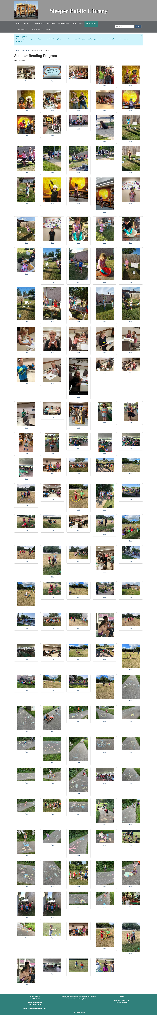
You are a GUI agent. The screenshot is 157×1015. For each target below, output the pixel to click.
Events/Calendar (37, 29)
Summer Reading (63, 23)
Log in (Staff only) (79, 1012)
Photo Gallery (90, 23)
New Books (38, 23)
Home (18, 23)
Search (138, 26)
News (48, 29)
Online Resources (21, 29)
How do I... (27, 23)
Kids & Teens (77, 23)
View (26, 81)
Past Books (51, 23)
